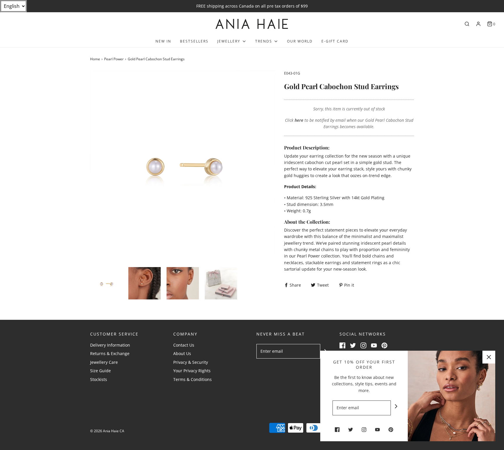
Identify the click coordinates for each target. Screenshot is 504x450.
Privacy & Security (190, 362)
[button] (106, 283)
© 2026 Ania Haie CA (107, 430)
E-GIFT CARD (335, 41)
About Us (182, 353)
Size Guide (100, 370)
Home (95, 59)
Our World (300, 41)
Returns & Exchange (110, 353)
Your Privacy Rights (192, 370)
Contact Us (183, 345)
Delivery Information (110, 345)
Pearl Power (114, 59)
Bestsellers (194, 41)
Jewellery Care (104, 362)
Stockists (98, 379)
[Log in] (478, 24)
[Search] (466, 24)
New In (163, 41)
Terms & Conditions (192, 379)
